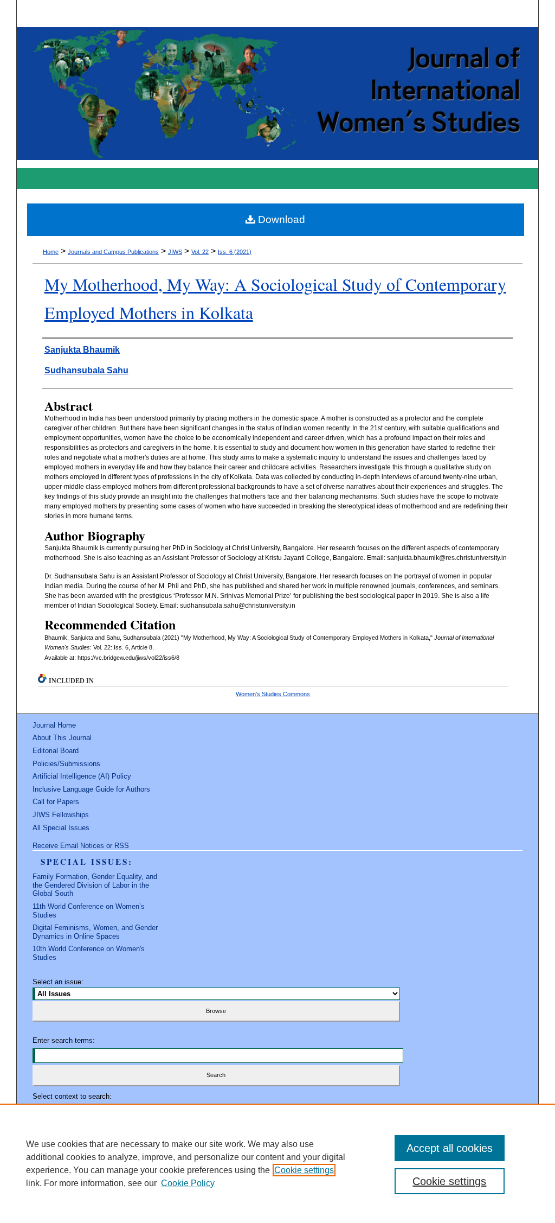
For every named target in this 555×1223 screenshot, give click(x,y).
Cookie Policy (188, 1183)
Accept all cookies (449, 1148)
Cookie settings (304, 1170)
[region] (277, 1163)
